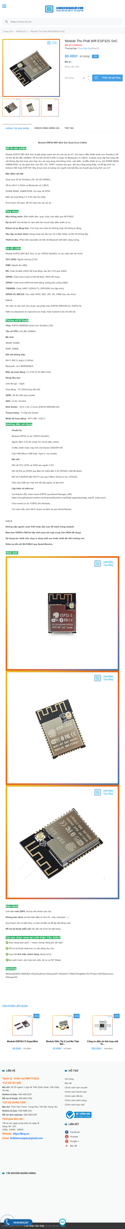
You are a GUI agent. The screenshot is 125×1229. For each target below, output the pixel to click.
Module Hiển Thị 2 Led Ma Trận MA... (62, 1042)
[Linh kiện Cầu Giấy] (64, 8)
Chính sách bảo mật (74, 1104)
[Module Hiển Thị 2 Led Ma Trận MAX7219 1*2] (62, 1025)
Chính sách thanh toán (76, 1092)
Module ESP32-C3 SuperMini (22, 1041)
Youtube (74, 1136)
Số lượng (69, 77)
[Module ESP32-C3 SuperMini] (22, 1025)
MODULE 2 (21, 31)
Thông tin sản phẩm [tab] (17, 128)
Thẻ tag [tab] (69, 128)
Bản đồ (68, 1083)
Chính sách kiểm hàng (75, 1100)
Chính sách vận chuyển (76, 1087)
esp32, (96, 48)
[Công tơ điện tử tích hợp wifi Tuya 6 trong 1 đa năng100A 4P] (103, 1025)
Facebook (75, 1132)
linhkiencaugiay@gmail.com (26, 1138)
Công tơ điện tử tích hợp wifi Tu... (102, 1042)
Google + (74, 1141)
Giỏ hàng (69, 1079)
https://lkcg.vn (21, 1133)
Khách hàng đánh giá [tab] (46, 128)
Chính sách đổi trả (73, 1096)
